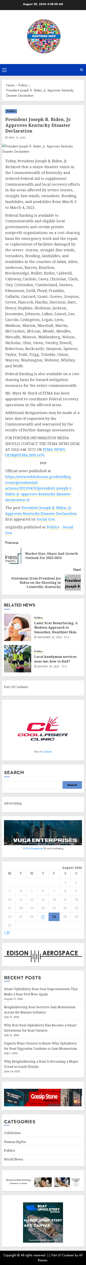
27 (43, 916)
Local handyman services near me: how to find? (55, 658)
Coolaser (47, 752)
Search (14, 772)
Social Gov (46, 519)
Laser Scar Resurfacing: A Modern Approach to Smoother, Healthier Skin (56, 627)
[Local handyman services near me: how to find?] (17, 658)
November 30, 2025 (50, 637)
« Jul (7, 932)
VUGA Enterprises (33, 848)
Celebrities (12, 1133)
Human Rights (15, 1142)
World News (13, 1159)
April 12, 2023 (17, 138)
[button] (4, 70)
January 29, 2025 (48, 666)
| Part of (55, 1255)
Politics (11, 111)
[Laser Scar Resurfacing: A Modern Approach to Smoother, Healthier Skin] (17, 627)
